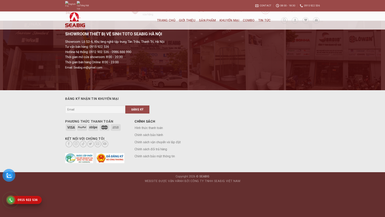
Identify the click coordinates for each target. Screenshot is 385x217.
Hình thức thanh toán (149, 128)
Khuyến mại (229, 20)
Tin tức (264, 20)
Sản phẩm (207, 20)
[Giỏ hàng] (316, 20)
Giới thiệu (187, 20)
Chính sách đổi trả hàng (151, 149)
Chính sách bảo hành (149, 135)
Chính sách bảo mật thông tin (155, 156)
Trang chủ (166, 20)
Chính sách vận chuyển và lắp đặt (158, 142)
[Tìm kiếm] (284, 20)
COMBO (249, 20)
